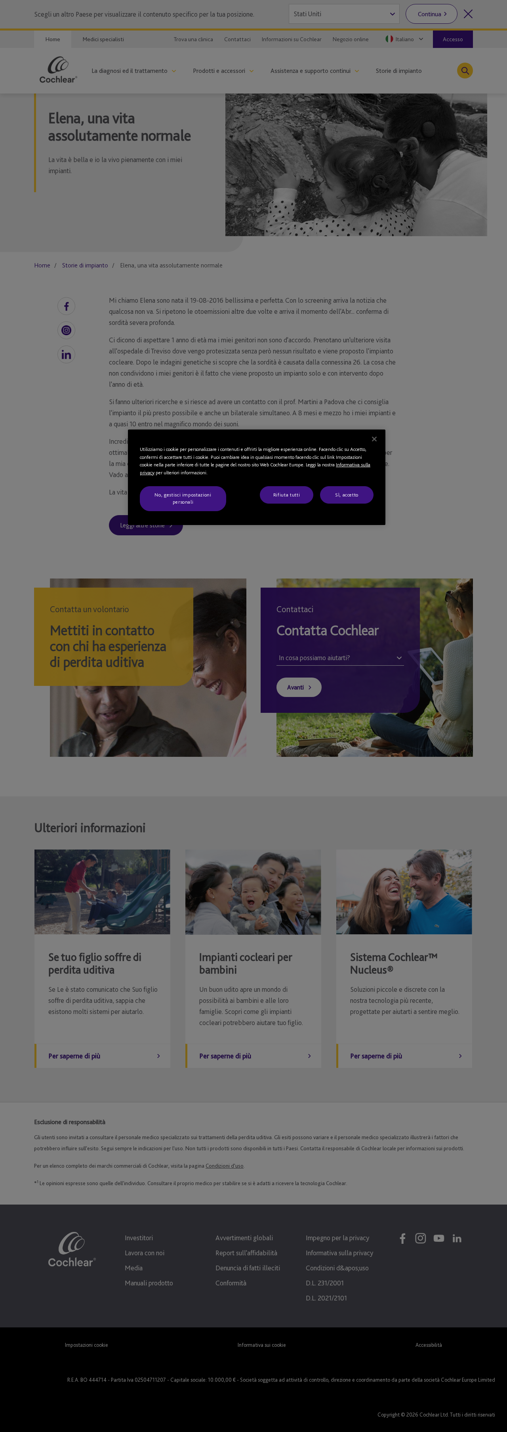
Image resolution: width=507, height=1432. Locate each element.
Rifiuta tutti (286, 495)
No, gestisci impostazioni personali (182, 498)
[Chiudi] (374, 439)
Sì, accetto (346, 495)
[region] (256, 477)
